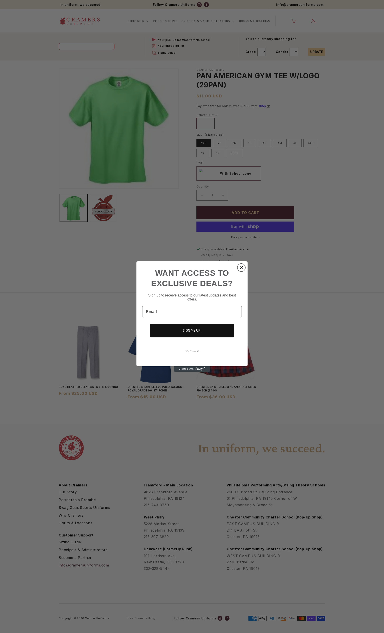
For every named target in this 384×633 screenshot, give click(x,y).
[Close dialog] (241, 268)
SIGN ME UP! (192, 330)
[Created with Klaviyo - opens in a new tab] (192, 369)
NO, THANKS (192, 351)
